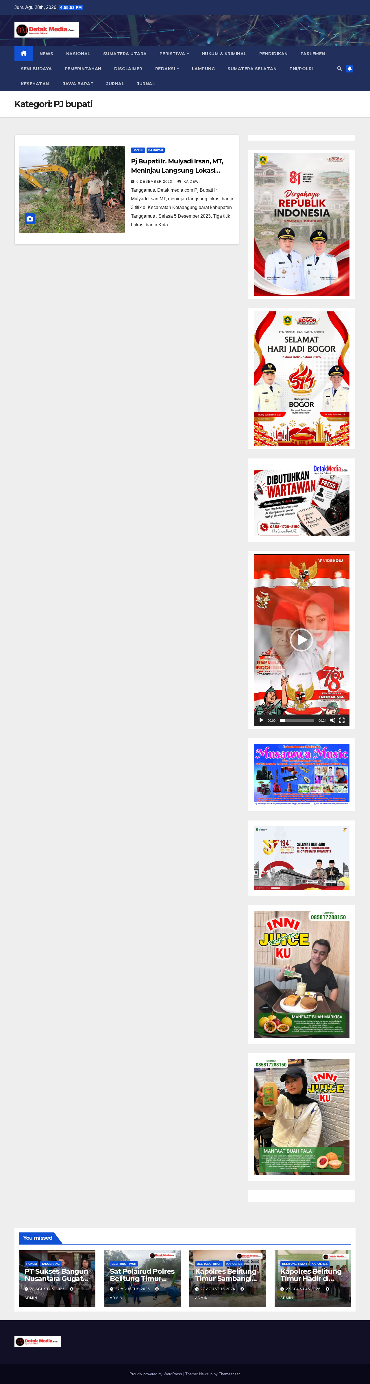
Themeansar (229, 1374)
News (46, 53)
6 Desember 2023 (154, 182)
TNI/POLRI (301, 68)
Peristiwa (173, 53)
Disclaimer (128, 68)
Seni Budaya (36, 68)
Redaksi (166, 68)
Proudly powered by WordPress (156, 1374)
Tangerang (51, 1263)
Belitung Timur (124, 1263)
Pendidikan (273, 53)
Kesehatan (35, 83)
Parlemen (313, 53)
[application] (301, 640)
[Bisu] (333, 720)
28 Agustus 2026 (48, 1289)
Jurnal (115, 83)
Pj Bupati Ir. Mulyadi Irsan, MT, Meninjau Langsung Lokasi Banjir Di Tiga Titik (177, 170)
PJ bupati (155, 150)
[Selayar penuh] (342, 720)
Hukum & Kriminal (224, 53)
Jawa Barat (78, 83)
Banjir (138, 150)
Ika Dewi (191, 182)
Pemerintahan (83, 68)
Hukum (31, 1263)
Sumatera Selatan (252, 68)
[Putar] (261, 720)
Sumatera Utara (125, 53)
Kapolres (234, 1263)
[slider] (297, 720)
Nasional (78, 53)
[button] (339, 68)
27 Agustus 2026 (133, 1289)
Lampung (203, 68)
